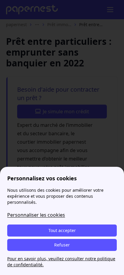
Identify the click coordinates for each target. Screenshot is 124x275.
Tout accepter (62, 230)
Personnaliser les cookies (36, 215)
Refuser (62, 245)
